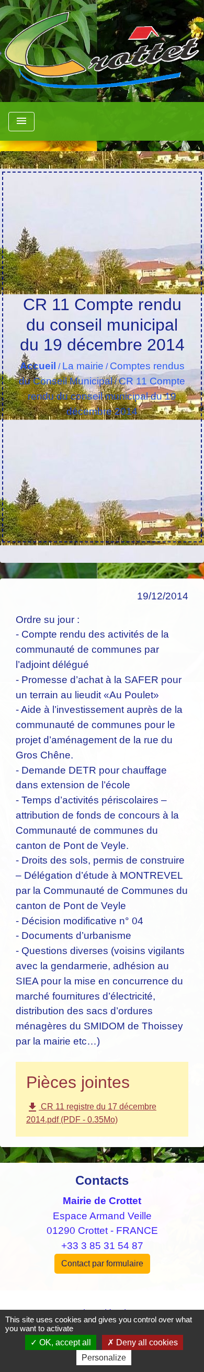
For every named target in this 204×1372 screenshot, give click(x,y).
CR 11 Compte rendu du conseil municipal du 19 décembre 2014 (106, 396)
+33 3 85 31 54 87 (102, 1245)
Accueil (38, 365)
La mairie (83, 365)
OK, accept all (64, 1342)
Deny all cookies (146, 1342)
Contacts (102, 1180)
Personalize (104, 1357)
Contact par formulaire (102, 1263)
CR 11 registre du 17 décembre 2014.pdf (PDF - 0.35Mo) (91, 1112)
